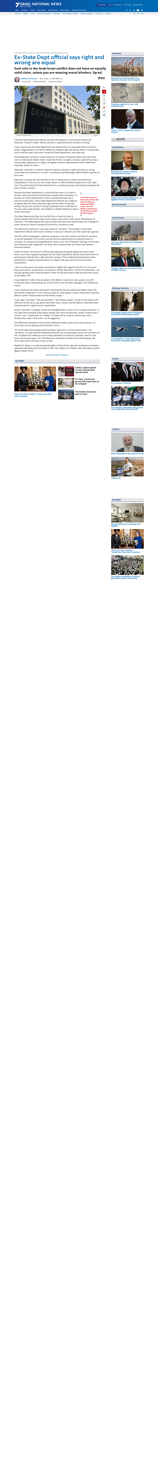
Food (33, 13)
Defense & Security (79, 10)
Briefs (32, 10)
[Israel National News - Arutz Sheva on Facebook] (130, 10)
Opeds (31, 53)
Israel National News (21, 53)
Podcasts (56, 13)
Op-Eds (18, 13)
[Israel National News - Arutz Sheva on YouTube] (138, 10)
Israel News (41, 10)
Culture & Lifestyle (44, 13)
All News (24, 10)
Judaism (26, 13)
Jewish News (64, 10)
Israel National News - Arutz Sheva (33, 6)
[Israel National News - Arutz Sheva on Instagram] (134, 10)
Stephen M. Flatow (29, 79)
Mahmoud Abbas (39, 81)
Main (17, 10)
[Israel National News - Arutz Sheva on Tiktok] (142, 10)
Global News (53, 10)
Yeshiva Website (86, 13)
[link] (35, 383)
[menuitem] (17, 10)
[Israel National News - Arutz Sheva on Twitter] (126, 10)
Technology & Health (70, 13)
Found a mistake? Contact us (57, 355)
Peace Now (26, 81)
